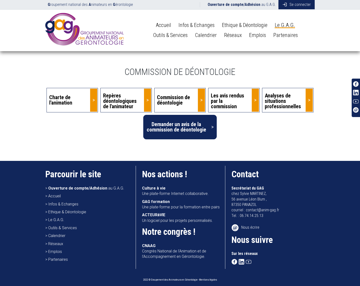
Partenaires (285, 35)
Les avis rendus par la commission (227, 101)
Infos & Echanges (197, 25)
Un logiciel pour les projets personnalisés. (177, 218)
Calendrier (206, 35)
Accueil (163, 25)
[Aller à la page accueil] (84, 30)
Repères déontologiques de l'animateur (120, 101)
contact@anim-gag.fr (262, 210)
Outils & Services (170, 35)
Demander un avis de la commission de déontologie (176, 127)
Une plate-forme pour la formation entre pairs (181, 204)
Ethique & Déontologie (244, 25)
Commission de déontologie (173, 100)
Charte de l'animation (60, 100)
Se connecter (296, 4)
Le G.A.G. (285, 25)
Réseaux (233, 35)
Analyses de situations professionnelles (283, 101)
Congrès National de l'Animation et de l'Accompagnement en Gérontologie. (174, 251)
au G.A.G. (242, 4)
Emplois (257, 35)
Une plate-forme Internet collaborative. (175, 191)
